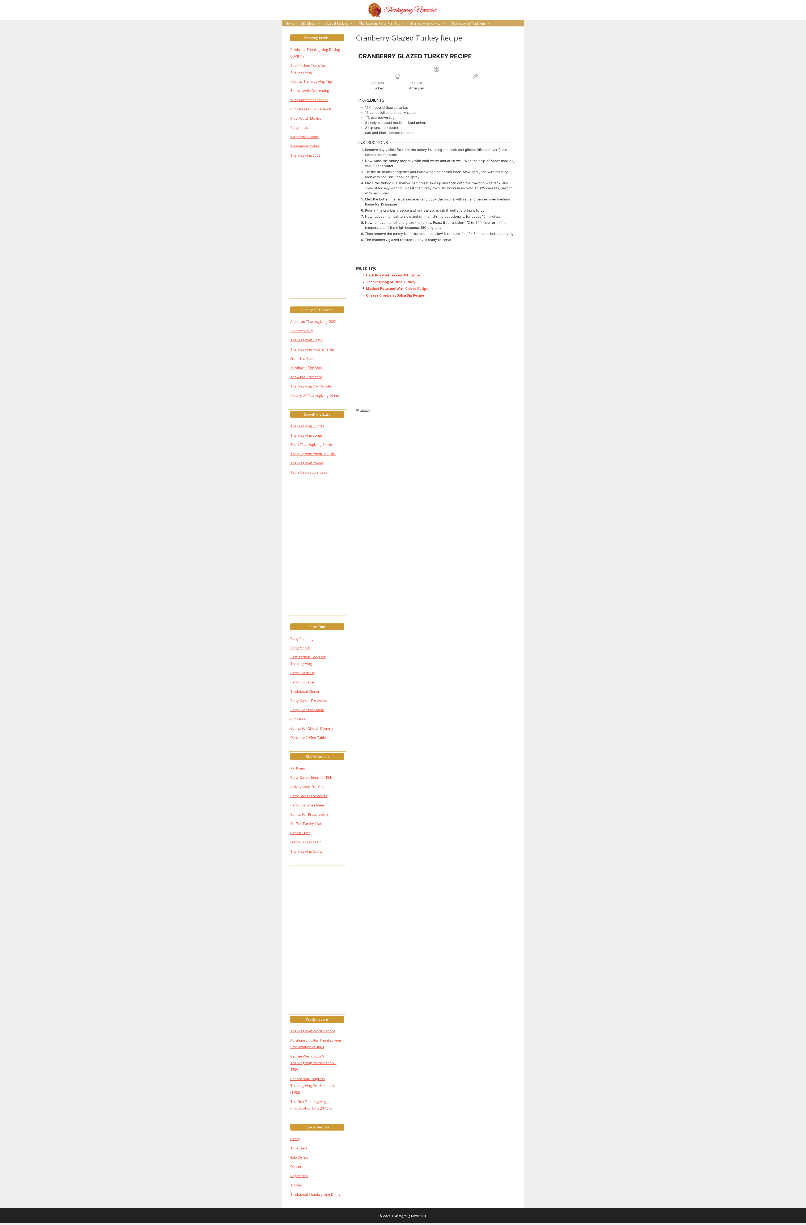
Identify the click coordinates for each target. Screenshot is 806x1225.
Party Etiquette (302, 682)
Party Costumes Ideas (307, 710)
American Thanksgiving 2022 (313, 321)
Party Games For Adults (308, 700)
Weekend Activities (305, 146)
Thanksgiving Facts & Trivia (312, 349)
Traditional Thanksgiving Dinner (316, 1194)
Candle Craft (300, 833)
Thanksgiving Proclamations (312, 1031)
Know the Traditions (306, 377)
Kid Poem (297, 768)
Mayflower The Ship (306, 367)
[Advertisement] (437, 352)
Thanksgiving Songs (306, 435)
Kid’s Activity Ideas (304, 137)
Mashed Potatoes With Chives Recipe (397, 288)
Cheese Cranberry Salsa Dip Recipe (395, 295)
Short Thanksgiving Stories (312, 444)
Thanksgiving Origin (306, 340)
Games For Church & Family (311, 728)
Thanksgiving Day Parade (310, 386)
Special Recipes (337, 23)
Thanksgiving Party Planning (379, 23)
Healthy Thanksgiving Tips (311, 81)
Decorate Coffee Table (308, 737)
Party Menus (300, 647)
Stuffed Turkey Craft (306, 823)
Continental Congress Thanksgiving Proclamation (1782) (312, 1086)
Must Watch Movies (305, 118)
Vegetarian (299, 1176)
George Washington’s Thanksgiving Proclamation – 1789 (313, 1063)
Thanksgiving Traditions (468, 23)
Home (289, 23)
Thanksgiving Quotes (307, 426)
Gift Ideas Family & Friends (310, 109)
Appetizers (298, 1148)
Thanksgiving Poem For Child (313, 454)
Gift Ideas (308, 23)
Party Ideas (299, 127)
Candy (295, 1139)
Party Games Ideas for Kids (311, 777)
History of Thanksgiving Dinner (315, 395)
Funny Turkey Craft (305, 842)
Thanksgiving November (409, 1215)
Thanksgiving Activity (425, 23)
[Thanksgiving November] (403, 9)
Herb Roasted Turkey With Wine (393, 275)
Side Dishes (299, 1157)
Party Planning (302, 638)
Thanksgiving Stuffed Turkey (390, 282)
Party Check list (302, 673)
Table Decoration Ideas (308, 472)
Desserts (297, 1166)
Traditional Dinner (304, 691)
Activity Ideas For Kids (307, 786)
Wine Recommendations (309, 100)
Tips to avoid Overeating (309, 90)
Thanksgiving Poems (306, 463)
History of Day (301, 330)
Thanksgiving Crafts (306, 851)
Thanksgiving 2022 (305, 155)
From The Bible (302, 358)
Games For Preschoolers (309, 814)
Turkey (365, 410)
